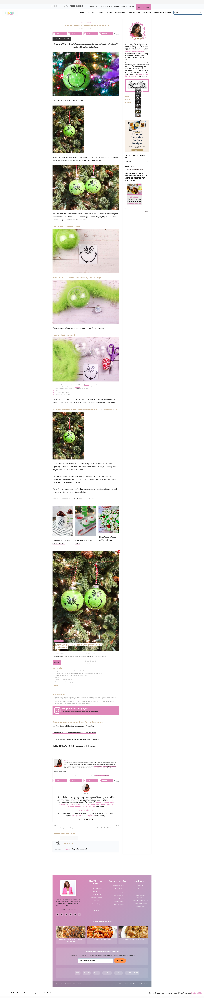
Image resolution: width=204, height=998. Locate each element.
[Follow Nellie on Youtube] (87, 819)
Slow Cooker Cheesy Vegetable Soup (63, 827)
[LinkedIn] (79, 914)
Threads (103, 6)
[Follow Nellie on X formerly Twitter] (82, 819)
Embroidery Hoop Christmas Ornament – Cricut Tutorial (74, 733)
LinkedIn (124, 6)
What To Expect (107, 766)
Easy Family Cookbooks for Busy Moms (157, 12)
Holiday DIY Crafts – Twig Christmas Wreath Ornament (74, 746)
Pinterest (109, 6)
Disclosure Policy (70, 983)
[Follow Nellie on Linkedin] (89, 819)
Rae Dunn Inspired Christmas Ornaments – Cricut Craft (74, 726)
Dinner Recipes (96, 894)
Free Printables (134, 12)
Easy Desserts (118, 895)
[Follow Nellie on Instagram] (84, 819)
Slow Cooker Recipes (118, 885)
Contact (140, 889)
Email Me (131, 6)
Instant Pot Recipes (118, 892)
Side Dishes (96, 900)
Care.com (103, 767)
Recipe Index (140, 906)
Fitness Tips (96, 910)
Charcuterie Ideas (118, 898)
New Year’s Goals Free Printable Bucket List (107, 827)
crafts (89, 22)
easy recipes (130, 52)
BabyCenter (80, 767)
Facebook (91, 6)
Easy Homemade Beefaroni (102, 939)
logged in (68, 849)
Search (127, 209)
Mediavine (113, 766)
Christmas (83, 22)
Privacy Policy (60, 983)
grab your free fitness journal (102, 775)
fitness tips (139, 52)
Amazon (86, 385)
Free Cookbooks (118, 904)
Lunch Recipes (96, 891)
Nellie (82, 28)
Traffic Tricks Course (140, 903)
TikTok (97, 6)
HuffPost (74, 767)
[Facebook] (57, 914)
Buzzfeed (99, 766)
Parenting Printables (96, 907)
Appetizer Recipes (96, 897)
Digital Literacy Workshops (140, 896)
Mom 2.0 (85, 767)
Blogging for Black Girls (140, 900)
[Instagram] (74, 914)
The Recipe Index (143, 8)
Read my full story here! (60, 771)
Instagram (117, 6)
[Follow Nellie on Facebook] (79, 819)
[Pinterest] (70, 914)
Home (82, 12)
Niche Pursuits (67, 767)
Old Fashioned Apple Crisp (133, 939)
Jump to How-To (62, 39)
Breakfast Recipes (96, 888)
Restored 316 (196, 993)
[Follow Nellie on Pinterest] (92, 819)
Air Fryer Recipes (118, 889)
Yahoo (95, 766)
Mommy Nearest (92, 767)
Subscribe (119, 960)
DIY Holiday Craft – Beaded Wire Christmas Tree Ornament (76, 739)
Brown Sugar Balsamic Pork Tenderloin (70, 940)
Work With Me (140, 892)
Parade (98, 767)
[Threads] (66, 914)
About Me (140, 885)
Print (56, 663)
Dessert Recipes (97, 904)
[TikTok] (61, 914)
